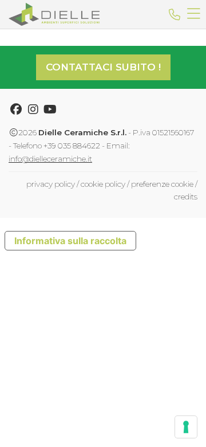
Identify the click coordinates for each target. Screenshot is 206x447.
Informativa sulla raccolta (70, 240)
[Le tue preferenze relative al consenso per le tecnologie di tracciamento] (186, 427)
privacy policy (50, 184)
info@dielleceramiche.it (50, 158)
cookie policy (103, 184)
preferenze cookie (162, 184)
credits (185, 196)
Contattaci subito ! (103, 67)
